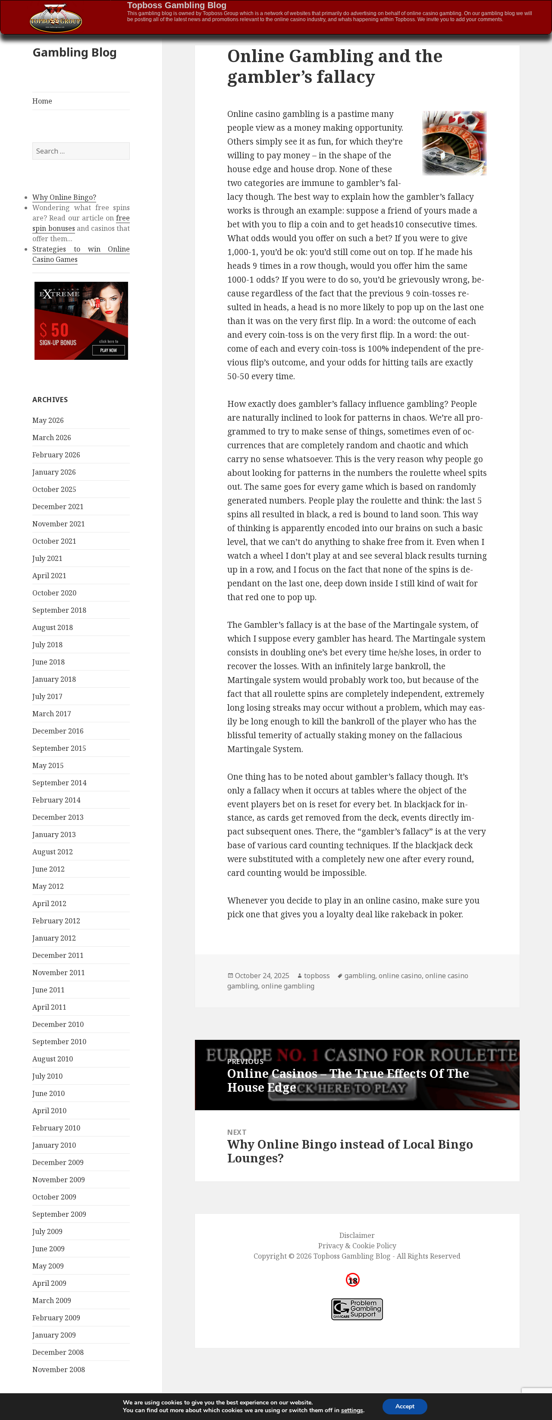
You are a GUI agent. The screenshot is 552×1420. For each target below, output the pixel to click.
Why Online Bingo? (64, 197)
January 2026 (54, 472)
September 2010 (59, 1041)
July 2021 (47, 558)
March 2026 (51, 437)
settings (352, 1410)
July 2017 (47, 696)
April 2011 (49, 1007)
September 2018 (59, 610)
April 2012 (49, 903)
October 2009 (54, 1197)
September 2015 (59, 748)
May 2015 (48, 765)
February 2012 (56, 921)
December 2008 (58, 1352)
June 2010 (48, 1093)
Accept (404, 1406)
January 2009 (54, 1335)
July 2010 (47, 1076)
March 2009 (51, 1300)
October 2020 (54, 593)
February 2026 (56, 455)
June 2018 (48, 662)
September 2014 (59, 782)
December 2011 (58, 955)
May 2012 (48, 886)
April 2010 (49, 1110)
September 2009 (59, 1214)
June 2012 (48, 869)
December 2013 (58, 817)
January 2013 (54, 834)
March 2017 (51, 713)
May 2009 (48, 1266)
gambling (360, 975)
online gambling (287, 986)
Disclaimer (357, 1235)
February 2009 (56, 1317)
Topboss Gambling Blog (176, 5)
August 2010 (52, 1059)
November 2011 (58, 972)
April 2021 (49, 575)
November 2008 (58, 1369)
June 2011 (48, 990)
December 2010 (58, 1024)
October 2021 (54, 541)
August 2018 (52, 627)
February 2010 (56, 1128)
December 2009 (58, 1162)
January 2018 (54, 679)
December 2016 (58, 731)
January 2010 (54, 1145)
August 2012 (52, 851)
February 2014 (56, 800)
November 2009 (58, 1179)
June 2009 (48, 1248)
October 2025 (54, 489)
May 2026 (48, 420)
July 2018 (47, 644)
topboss (317, 975)
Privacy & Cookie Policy (357, 1245)
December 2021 (58, 506)
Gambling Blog (74, 52)
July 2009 (47, 1231)
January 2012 (54, 938)
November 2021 (58, 524)
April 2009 (49, 1283)
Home (42, 101)
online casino (400, 975)
